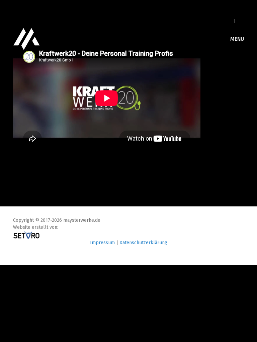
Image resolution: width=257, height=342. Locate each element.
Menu (236, 39)
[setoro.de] (26, 234)
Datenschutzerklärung (143, 242)
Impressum (102, 242)
